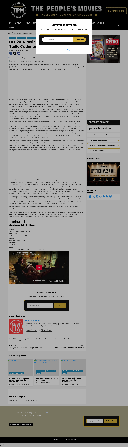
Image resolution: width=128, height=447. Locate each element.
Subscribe (80, 40)
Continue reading (64, 50)
